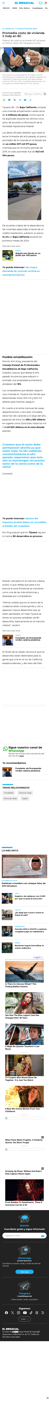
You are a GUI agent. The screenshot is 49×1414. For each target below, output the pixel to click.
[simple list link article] (24, 867)
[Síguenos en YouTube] (25, 1312)
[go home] (24, 1328)
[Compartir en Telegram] (20, 100)
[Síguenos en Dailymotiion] (42, 1312)
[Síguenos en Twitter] (12, 1312)
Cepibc (25, 798)
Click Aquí (24, 1272)
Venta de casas (25, 793)
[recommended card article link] (7, 255)
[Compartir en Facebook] (9, 100)
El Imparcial (8, 29)
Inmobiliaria (31, 29)
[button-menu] (3, 3)
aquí (22, 756)
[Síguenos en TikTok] (31, 1312)
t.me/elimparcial (24, 1296)
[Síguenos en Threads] (36, 1312)
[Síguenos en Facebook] (6, 1312)
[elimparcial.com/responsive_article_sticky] (47, 1397)
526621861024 (24, 1261)
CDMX (14, 8)
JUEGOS (6, 8)
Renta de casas (10, 798)
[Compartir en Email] (25, 100)
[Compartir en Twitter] (14, 100)
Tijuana (19, 29)
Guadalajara (37, 8)
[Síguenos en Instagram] (18, 1312)
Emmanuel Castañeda (13, 93)
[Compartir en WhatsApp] (4, 100)
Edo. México (24, 8)
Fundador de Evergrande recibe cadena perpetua (28, 769)
